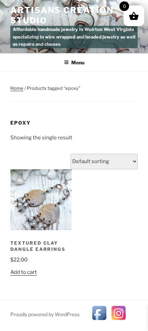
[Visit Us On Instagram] (118, 321)
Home (16, 88)
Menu (77, 62)
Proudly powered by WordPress (45, 314)
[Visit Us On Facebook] (99, 321)
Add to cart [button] (23, 272)
